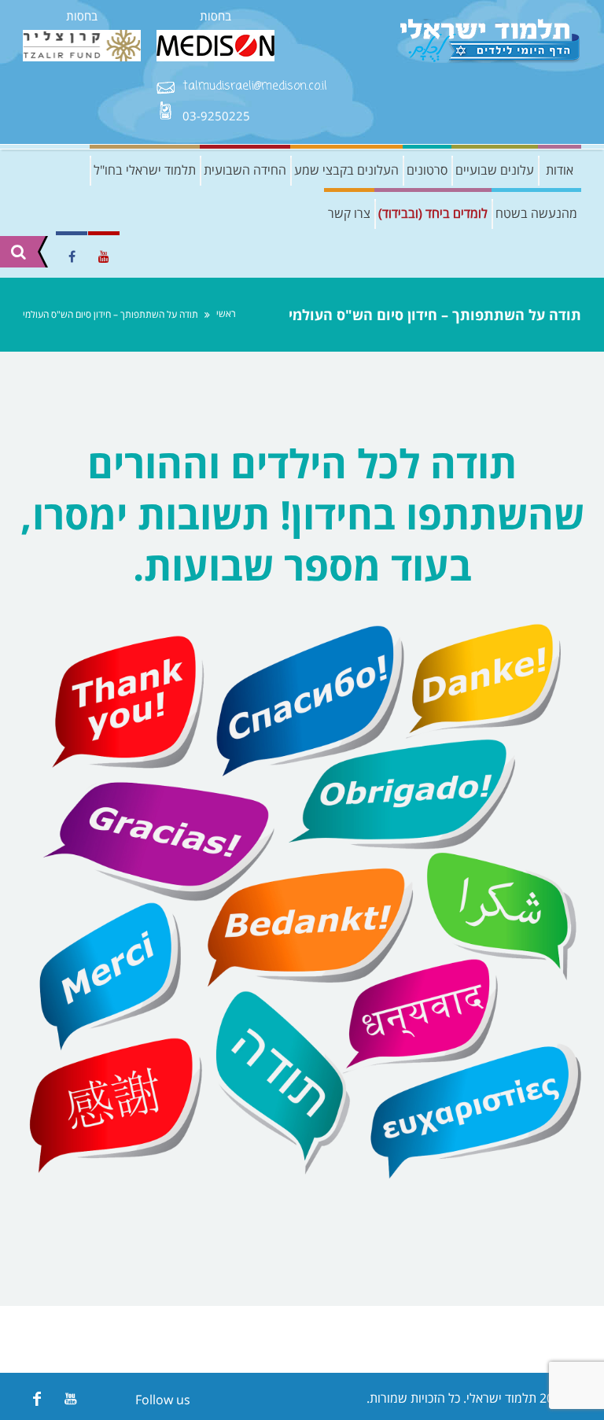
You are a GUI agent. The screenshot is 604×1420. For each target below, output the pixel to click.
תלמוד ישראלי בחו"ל (145, 170)
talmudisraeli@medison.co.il (254, 87)
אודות (559, 170)
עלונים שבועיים (494, 170)
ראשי (226, 313)
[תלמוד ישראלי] (490, 41)
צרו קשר (349, 213)
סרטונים (427, 170)
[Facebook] (36, 1398)
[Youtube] (70, 1398)
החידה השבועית (245, 170)
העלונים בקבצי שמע (346, 170)
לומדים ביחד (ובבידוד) (433, 213)
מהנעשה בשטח (536, 213)
